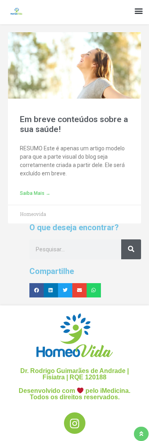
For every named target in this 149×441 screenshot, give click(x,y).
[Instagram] (74, 423)
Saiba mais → (35, 193)
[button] (138, 10)
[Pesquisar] (131, 249)
